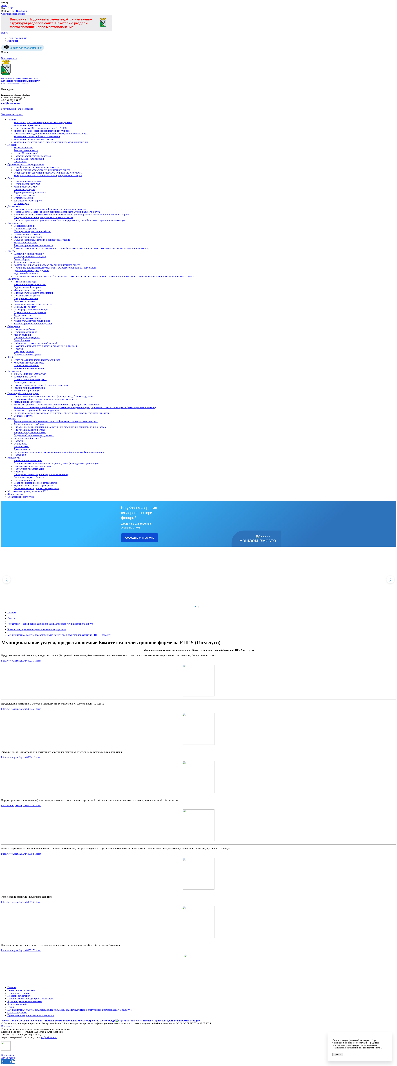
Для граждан (14, 371)
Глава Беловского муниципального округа (36, 167)
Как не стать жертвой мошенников (32, 320)
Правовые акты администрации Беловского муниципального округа (50, 209)
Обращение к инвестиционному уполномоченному (41, 474)
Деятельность (14, 223)
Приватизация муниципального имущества (30, 1015)
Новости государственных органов (32, 156)
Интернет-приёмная (24, 329)
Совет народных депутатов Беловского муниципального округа (48, 172)
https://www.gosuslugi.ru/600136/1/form (21, 709)
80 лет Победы (15, 494)
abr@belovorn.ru (10, 103)
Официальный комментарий (29, 158)
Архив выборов (22, 449)
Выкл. (24, 11)
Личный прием (22, 340)
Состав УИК (20, 443)
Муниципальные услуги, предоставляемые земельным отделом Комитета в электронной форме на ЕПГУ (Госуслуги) (69, 1009)
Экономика (13, 279)
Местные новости (23, 147)
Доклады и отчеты (23, 415)
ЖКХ (10, 357)
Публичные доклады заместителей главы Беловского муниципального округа (55, 267)
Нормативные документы (21, 990)
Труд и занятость (22, 315)
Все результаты (9, 58)
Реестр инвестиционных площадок (32, 466)
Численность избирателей (27, 438)
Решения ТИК (21, 446)
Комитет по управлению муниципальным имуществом (43, 122)
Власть (11, 251)
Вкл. (18, 11)
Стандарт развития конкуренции (31, 309)
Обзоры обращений (24, 351)
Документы (13, 206)
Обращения (13, 326)
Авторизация (8, 1058)
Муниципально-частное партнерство (33, 485)
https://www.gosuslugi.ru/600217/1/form (21, 950)
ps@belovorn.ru (49, 1037)
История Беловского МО (27, 184)
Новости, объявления (18, 995)
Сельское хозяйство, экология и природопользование (42, 239)
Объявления (20, 161)
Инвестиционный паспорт (28, 460)
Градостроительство (24, 195)
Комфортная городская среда (29, 362)
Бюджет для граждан (25, 382)
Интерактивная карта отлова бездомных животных (41, 385)
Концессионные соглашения (29, 368)
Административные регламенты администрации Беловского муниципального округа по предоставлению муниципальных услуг (82, 248)
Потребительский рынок (27, 295)
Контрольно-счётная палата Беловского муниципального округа (48, 175)
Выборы (11, 418)
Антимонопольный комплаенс (30, 284)
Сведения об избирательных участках (34, 435)
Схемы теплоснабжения (26, 365)
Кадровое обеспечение (26, 273)
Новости (12, 144)
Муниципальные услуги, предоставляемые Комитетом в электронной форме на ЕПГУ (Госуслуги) (59, 635)
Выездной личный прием (27, 354)
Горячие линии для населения (17, 108)
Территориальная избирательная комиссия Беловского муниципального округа (56, 421)
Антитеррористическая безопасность (33, 245)
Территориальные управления (30, 192)
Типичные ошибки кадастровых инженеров (30, 998)
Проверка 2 (20, 455)
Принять (337, 1054)
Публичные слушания (25, 228)
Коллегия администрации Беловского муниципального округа (47, 265)
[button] (195, 606)
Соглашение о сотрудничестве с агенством (36, 488)
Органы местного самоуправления (25, 164)
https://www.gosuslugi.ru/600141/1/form (21, 757)
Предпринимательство (26, 298)
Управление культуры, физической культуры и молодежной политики (51, 142)
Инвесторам (13, 457)
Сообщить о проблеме (139, 537)
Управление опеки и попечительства (33, 139)
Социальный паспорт (25, 306)
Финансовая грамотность (27, 318)
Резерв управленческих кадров (30, 256)
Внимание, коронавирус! (27, 390)
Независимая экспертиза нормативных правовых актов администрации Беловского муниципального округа (71, 214)
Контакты (12, 40)
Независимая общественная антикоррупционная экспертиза (45, 399)
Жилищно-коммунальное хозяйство (32, 231)
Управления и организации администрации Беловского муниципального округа (50, 623)
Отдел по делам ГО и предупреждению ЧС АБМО (40, 128)
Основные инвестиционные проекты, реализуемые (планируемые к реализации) (56, 463)
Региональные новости (26, 150)
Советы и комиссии (24, 225)
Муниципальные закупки (27, 290)
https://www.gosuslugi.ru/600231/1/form (21, 660)
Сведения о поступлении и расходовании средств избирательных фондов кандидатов (59, 452)
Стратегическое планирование (30, 312)
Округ (10, 178)
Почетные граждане (24, 189)
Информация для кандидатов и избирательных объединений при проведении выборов (60, 427)
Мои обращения (22, 334)
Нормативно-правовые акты (29, 469)
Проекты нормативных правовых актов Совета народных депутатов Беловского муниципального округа (69, 220)
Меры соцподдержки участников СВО (27, 491)
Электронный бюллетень (20, 496)
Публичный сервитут (18, 993)
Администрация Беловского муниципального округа (42, 170)
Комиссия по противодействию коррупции (36, 410)
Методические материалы (27, 401)
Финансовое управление (27, 262)
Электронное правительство (29, 253)
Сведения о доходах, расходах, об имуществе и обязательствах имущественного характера (61, 413)
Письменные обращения (27, 337)
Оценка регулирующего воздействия (33, 292)
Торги (10, 1007)
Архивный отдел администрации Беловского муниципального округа (51, 133)
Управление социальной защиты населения (37, 136)
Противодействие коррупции (23, 393)
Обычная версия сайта (13, 13)
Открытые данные (17, 38)
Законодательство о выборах (29, 424)
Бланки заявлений (17, 1004)
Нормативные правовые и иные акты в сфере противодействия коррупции (53, 396)
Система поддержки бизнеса (29, 477)
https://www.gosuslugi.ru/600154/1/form (21, 853)
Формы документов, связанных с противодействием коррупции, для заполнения (56, 404)
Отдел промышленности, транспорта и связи (37, 360)
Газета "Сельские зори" (26, 153)
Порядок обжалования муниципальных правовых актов (43, 217)
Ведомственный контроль (27, 287)
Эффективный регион (25, 242)
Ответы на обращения (25, 332)
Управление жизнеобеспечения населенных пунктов (42, 130)
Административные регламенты (24, 1001)
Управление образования (27, 125)
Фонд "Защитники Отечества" (30, 374)
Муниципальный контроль (28, 237)
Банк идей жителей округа (28, 200)
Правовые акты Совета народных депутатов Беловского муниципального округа (57, 211)
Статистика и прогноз (25, 480)
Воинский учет (22, 259)
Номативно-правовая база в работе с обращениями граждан (45, 346)
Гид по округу (21, 203)
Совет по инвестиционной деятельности (35, 482)
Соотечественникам (24, 301)
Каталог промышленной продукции (33, 323)
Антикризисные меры (25, 281)
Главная (11, 119)
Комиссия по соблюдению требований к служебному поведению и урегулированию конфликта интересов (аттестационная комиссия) (85, 407)
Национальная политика (27, 234)
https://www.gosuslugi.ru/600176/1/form (21, 902)
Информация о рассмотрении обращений (35, 343)
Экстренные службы (12, 114)
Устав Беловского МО (25, 186)
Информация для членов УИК (30, 432)
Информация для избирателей (29, 429)
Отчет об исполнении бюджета (30, 379)
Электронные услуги (25, 376)
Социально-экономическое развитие (33, 304)
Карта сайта (7, 1055)
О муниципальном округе (27, 181)
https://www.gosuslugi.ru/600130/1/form (21, 805)
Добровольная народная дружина (31, 270)
